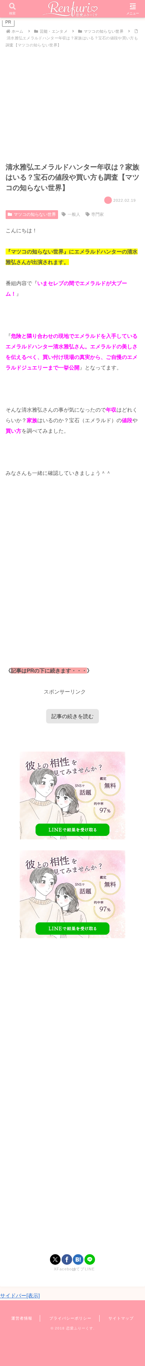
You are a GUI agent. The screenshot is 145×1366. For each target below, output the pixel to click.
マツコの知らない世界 (35, 214)
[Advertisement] (72, 582)
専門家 (97, 214)
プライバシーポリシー (70, 1318)
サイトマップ (121, 1318)
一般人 (74, 214)
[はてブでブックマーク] (78, 1259)
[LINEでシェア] (89, 1259)
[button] (130, 1017)
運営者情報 (21, 1318)
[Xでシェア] (55, 1259)
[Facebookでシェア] (67, 1259)
